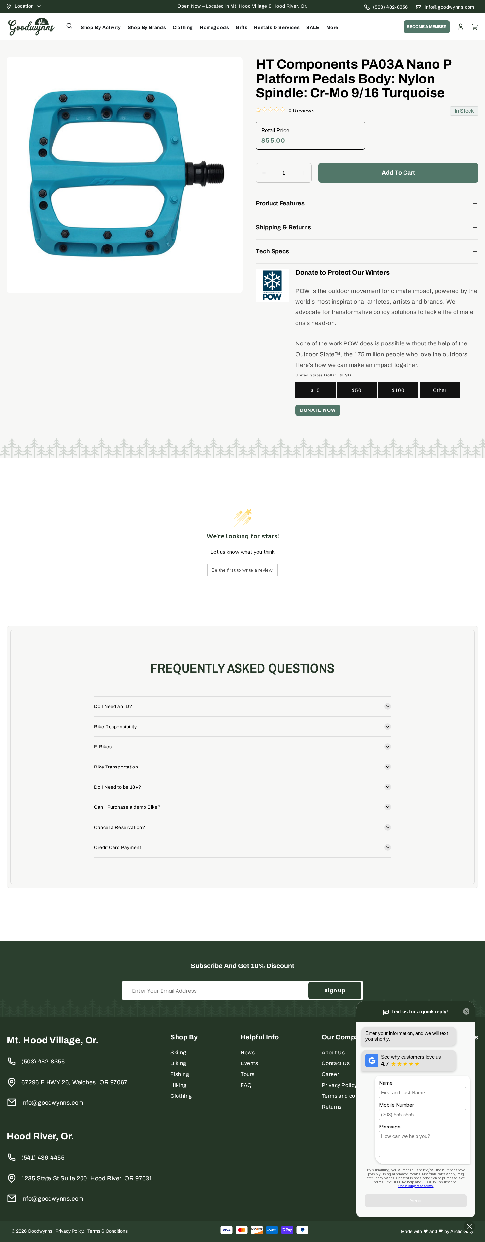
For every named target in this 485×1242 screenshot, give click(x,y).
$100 (398, 390)
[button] (69, 25)
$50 (357, 390)
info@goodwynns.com (449, 7)
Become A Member (427, 26)
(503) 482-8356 (390, 7)
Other (440, 390)
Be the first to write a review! (243, 570)
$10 (315, 390)
